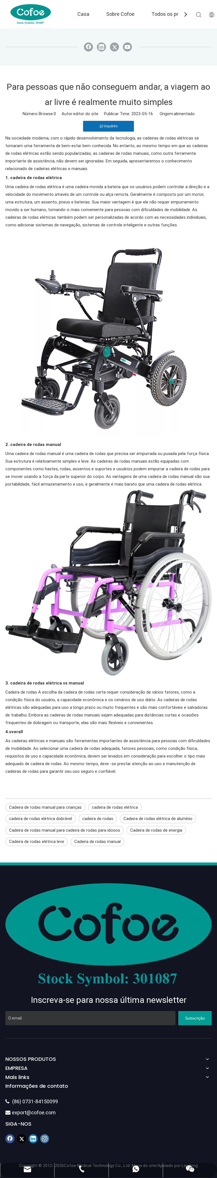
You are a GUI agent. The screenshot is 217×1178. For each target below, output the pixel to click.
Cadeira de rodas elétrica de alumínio (157, 818)
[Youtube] (127, 47)
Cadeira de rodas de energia (156, 830)
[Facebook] (88, 47)
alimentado (184, 113)
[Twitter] (114, 47)
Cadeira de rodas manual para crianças (45, 807)
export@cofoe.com (30, 1112)
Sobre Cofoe (120, 14)
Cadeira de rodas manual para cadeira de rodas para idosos (64, 830)
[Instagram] (44, 1138)
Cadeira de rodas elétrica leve (36, 841)
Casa (83, 14)
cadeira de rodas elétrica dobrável (40, 818)
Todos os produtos (172, 14)
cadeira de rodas (97, 818)
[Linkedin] (101, 47)
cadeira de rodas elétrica (115, 807)
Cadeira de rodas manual (97, 841)
